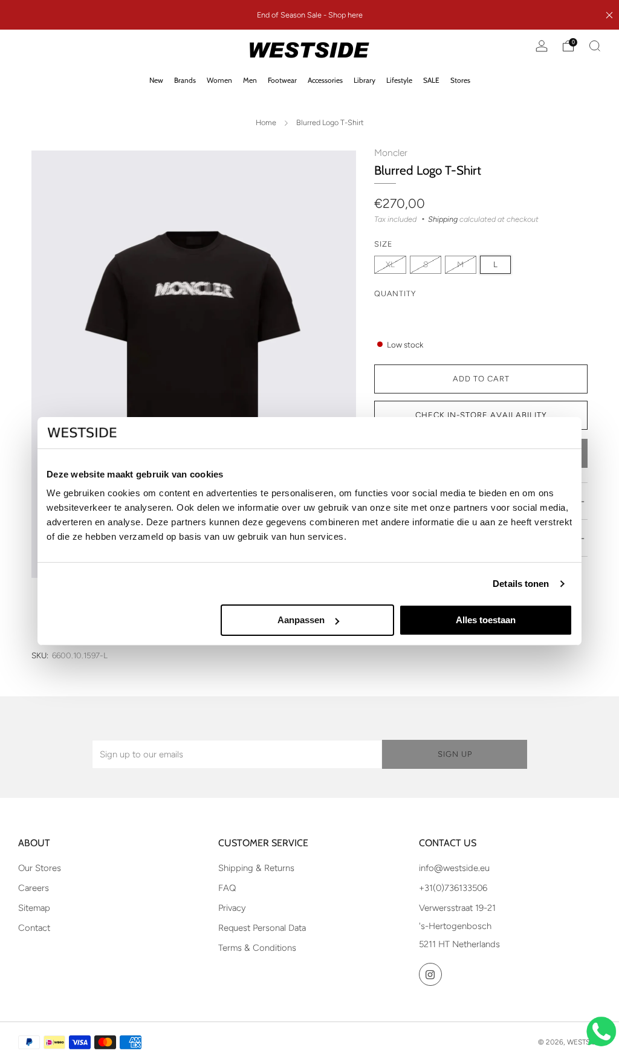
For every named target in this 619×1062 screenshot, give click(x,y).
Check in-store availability (481, 414)
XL (390, 264)
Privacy (232, 907)
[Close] (609, 15)
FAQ (227, 887)
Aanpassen (301, 620)
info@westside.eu (454, 868)
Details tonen (521, 583)
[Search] (595, 46)
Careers (33, 887)
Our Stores (39, 868)
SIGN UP (455, 754)
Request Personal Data (262, 927)
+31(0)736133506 (453, 887)
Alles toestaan (486, 620)
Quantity (395, 293)
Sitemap (34, 907)
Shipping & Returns (256, 868)
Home (266, 122)
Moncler (390, 152)
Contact (34, 927)
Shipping (443, 219)
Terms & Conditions (257, 947)
